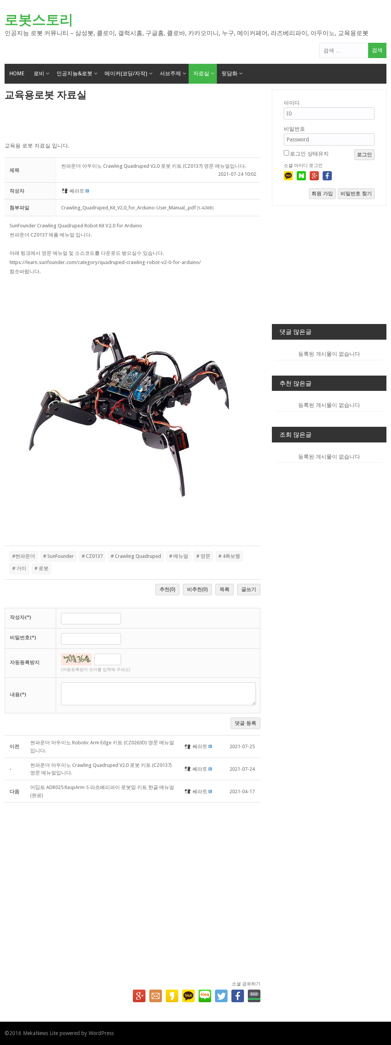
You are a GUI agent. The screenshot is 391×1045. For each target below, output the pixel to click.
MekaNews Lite (40, 1033)
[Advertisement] (132, 122)
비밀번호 (294, 129)
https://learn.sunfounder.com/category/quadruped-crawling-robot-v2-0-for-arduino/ (105, 262)
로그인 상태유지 (309, 154)
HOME (16, 73)
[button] (65, 191)
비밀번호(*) (23, 637)
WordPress (101, 1033)
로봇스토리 (39, 19)
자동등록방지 (25, 662)
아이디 (292, 103)
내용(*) (18, 694)
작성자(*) (20, 617)
